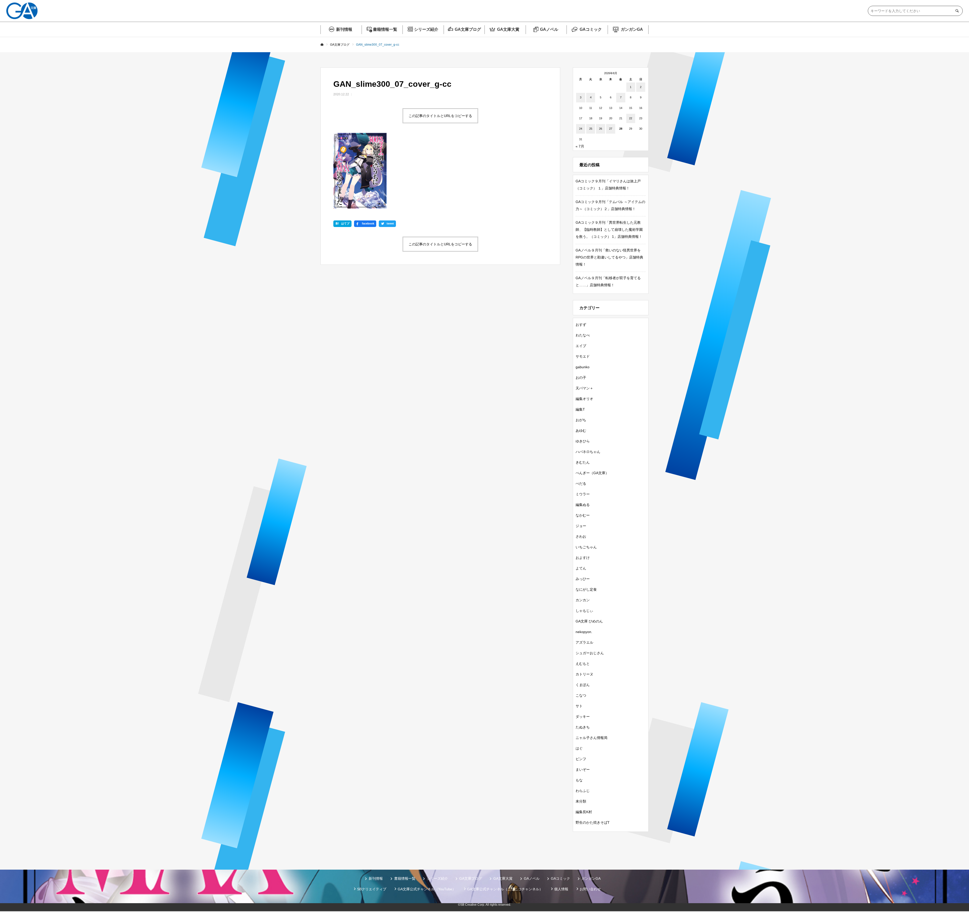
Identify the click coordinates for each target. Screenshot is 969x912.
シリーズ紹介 (426, 29)
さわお (581, 536)
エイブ (581, 346)
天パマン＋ (584, 388)
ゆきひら (583, 441)
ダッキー (583, 717)
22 (630, 118)
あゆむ (581, 431)
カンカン (583, 600)
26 (600, 128)
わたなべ (583, 335)
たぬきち (583, 727)
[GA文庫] (22, 11)
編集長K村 (584, 812)
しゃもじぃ (584, 611)
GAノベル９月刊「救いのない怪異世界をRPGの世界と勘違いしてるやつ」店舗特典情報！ (609, 257)
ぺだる (581, 483)
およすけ (583, 558)
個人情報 (561, 889)
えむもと (583, 664)
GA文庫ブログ (468, 29)
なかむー (583, 515)
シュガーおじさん (590, 653)
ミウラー (583, 494)
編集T (580, 409)
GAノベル (549, 29)
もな (579, 780)
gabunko (582, 367)
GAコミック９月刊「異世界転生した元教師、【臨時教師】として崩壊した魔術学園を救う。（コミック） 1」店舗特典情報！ (609, 229)
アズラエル (584, 642)
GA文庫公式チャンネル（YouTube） (427, 889)
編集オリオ (584, 399)
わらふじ (583, 791)
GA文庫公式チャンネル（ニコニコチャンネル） (505, 889)
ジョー (581, 526)
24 (580, 128)
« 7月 (580, 146)
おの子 (581, 378)
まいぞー (583, 769)
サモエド (583, 356)
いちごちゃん (586, 547)
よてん (581, 568)
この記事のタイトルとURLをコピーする (440, 116)
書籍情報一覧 (385, 29)
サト (579, 706)
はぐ (579, 748)
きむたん (583, 462)
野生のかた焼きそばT (593, 822)
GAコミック (591, 29)
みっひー (583, 579)
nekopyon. (584, 632)
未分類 (581, 801)
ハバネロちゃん (588, 452)
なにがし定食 (586, 589)
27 (610, 128)
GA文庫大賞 (508, 29)
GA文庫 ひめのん (589, 621)
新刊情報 (344, 29)
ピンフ (581, 759)
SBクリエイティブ (371, 889)
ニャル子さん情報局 (591, 738)
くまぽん (583, 685)
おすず (581, 325)
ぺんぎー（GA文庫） (592, 473)
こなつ (581, 695)
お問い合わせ (590, 889)
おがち (581, 420)
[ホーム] (322, 45)
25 (590, 128)
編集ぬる (583, 505)
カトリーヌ (584, 674)
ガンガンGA (632, 29)
